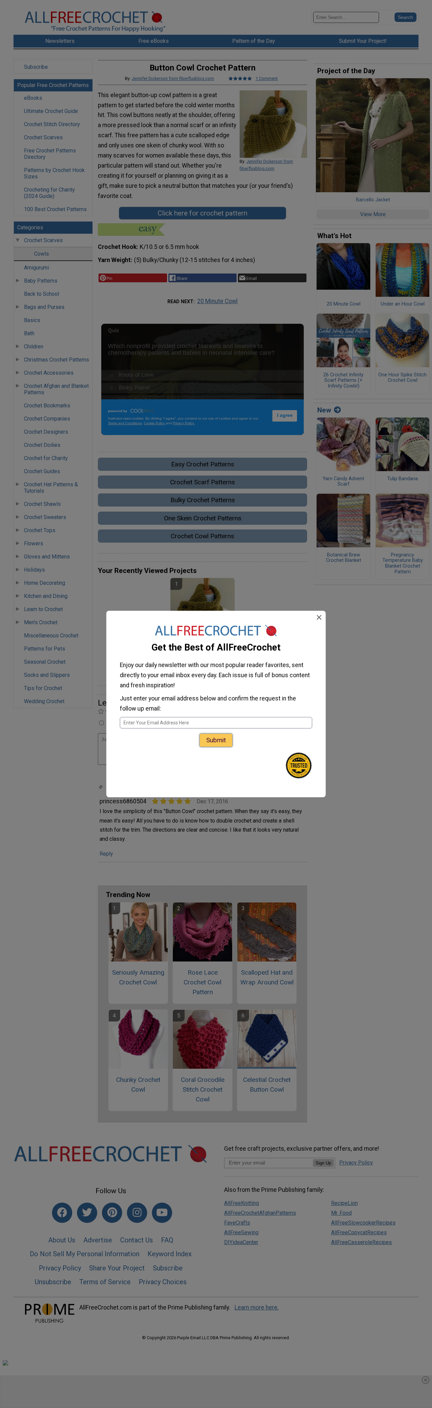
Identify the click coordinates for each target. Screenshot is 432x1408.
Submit (216, 740)
